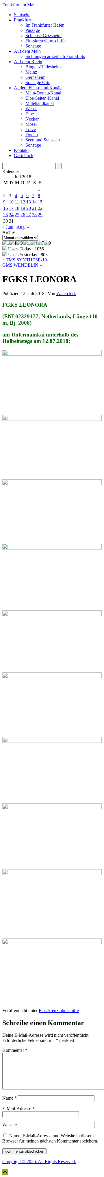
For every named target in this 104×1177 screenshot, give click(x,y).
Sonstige (33, 45)
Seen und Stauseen (42, 139)
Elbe (29, 113)
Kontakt (21, 150)
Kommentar (14, 1050)
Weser (31, 108)
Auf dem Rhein (28, 61)
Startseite (22, 14)
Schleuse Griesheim (43, 35)
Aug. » (22, 227)
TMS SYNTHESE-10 (26, 259)
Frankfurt (22, 19)
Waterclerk (66, 293)
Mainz (31, 72)
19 (23, 208)
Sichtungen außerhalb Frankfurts (55, 56)
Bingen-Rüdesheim (43, 66)
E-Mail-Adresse (18, 1108)
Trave (30, 129)
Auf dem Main (27, 51)
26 (23, 214)
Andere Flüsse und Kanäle (38, 87)
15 (40, 201)
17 (11, 208)
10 (11, 201)
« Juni (7, 227)
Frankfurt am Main (19, 4)
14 (34, 201)
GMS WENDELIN (20, 265)
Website (9, 1124)
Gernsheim (35, 77)
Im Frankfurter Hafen (44, 25)
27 (28, 214)
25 (17, 214)
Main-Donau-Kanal (43, 92)
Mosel (31, 124)
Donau (31, 134)
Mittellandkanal (39, 103)
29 (40, 214)
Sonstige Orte (37, 82)
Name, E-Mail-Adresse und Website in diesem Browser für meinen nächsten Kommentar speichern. (50, 1138)
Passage (32, 30)
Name (9, 1098)
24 (11, 214)
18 (17, 208)
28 (34, 214)
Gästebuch (23, 155)
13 (28, 201)
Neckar (32, 119)
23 (5, 214)
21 (34, 208)
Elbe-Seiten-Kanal (42, 98)
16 (5, 208)
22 (40, 208)
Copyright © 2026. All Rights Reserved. (39, 1161)
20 (28, 208)
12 (23, 201)
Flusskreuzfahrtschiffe (45, 40)
